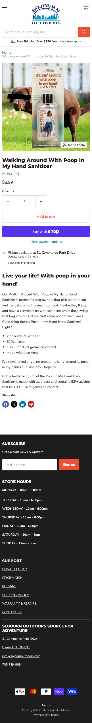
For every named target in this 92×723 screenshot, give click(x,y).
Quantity (8, 191)
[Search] (84, 32)
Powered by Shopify (46, 715)
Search (46, 705)
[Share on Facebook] (5, 404)
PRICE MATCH (12, 578)
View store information (21, 262)
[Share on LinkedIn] (22, 404)
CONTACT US (12, 612)
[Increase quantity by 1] (41, 201)
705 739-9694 (12, 664)
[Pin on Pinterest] (31, 404)
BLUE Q (13, 174)
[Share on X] (14, 404)
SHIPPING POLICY (15, 595)
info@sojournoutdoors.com (21, 656)
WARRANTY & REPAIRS (19, 603)
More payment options (46, 242)
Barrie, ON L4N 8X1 (16, 647)
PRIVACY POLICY (14, 569)
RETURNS (9, 586)
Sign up (69, 464)
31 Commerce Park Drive (19, 639)
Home (6, 53)
